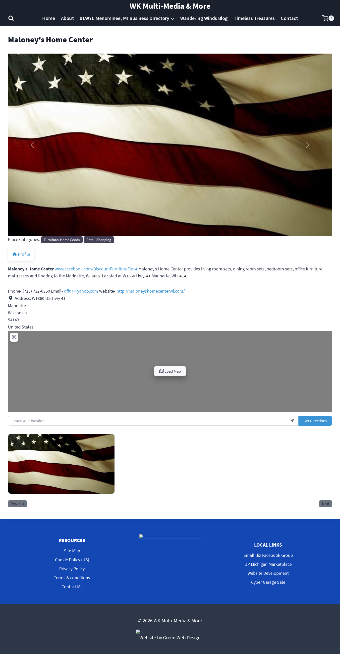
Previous (17, 503)
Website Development (268, 573)
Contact (289, 18)
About (67, 18)
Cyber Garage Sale (268, 582)
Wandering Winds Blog (204, 18)
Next (325, 503)
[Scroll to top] (332, 608)
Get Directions (315, 420)
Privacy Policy (72, 569)
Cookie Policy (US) (72, 560)
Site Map (72, 551)
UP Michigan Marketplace (268, 564)
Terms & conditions (72, 577)
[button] (32, 145)
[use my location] (292, 421)
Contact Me (72, 586)
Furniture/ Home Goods (62, 239)
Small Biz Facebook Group (268, 555)
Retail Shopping (98, 239)
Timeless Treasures (254, 18)
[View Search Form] (11, 18)
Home (48, 18)
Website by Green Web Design (170, 637)
